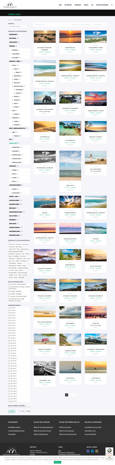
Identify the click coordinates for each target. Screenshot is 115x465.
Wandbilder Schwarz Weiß (93, 427)
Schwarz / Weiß (13, 196)
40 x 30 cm (13, 315)
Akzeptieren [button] (57, 462)
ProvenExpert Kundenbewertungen (69, 454)
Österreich (16, 83)
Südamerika (15, 118)
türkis (19, 275)
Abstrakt (14, 189)
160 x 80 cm (13, 368)
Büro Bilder (12, 208)
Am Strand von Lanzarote (70, 108)
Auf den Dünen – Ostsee (96, 47)
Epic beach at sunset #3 (96, 296)
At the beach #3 (70, 140)
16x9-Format (19, 246)
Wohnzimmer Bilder (14, 235)
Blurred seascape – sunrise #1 (70, 75)
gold (10, 261)
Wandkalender (13, 34)
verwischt (24, 275)
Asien (13, 110)
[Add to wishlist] (47, 54)
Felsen (24, 258)
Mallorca (16, 96)
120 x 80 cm (13, 353)
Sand (16, 270)
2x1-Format (18, 244)
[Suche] (111, 5)
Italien (15, 69)
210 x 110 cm (13, 388)
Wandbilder (78, 5)
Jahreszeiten (12, 166)
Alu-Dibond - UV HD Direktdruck (18, 284)
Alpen (13, 132)
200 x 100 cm (13, 386)
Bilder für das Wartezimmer (68, 434)
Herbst (14, 174)
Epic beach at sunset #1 (45, 296)
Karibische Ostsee (70, 350)
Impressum (61, 452)
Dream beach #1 (70, 264)
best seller (18, 254)
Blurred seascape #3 (70, 238)
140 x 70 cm (13, 360)
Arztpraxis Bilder (14, 200)
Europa (14, 65)
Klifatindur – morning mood (95, 349)
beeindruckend (24, 249)
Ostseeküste (15, 151)
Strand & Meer (13, 143)
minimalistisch (12, 263)
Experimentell (15, 193)
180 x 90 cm (13, 376)
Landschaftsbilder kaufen (16, 431)
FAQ (92, 5)
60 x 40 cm (13, 323)
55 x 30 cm (13, 320)
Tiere (16, 275)
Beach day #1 (70, 185)
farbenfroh (19, 258)
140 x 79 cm (13, 363)
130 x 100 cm (13, 358)
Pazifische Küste (16, 159)
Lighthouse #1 (70, 378)
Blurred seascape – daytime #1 (96, 212)
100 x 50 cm (13, 343)
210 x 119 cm (13, 391)
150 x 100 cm (13, 366)
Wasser (15, 277)
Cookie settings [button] (105, 459)
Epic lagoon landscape (45, 322)
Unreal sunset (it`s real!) (95, 110)
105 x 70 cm (13, 345)
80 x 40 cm (13, 333)
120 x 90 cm (13, 348)
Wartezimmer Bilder (14, 231)
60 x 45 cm (13, 328)
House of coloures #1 (44, 349)
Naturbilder (12, 220)
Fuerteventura (19, 90)
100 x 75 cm (13, 340)
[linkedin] (92, 451)
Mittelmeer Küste (16, 162)
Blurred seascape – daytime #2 (45, 81)
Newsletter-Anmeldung (102, 5)
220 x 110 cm (13, 396)
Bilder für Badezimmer (41, 434)
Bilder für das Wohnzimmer (42, 431)
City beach (96, 238)
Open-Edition (12, 38)
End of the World (95, 266)
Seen (10, 139)
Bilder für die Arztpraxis (66, 431)
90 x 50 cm (13, 335)
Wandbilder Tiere (90, 431)
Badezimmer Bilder (14, 204)
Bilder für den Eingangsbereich (43, 427)
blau (23, 254)
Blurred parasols (70, 212)
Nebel (19, 265)
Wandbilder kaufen (14, 427)
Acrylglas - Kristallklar (15, 291)
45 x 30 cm (13, 318)
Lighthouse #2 (96, 378)
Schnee (20, 270)
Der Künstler (68, 5)
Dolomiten (16, 136)
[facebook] (88, 451)
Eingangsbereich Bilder (15, 212)
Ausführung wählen (43, 54)
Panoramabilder (13, 268)
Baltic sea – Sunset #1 (95, 136)
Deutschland (17, 76)
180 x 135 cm (13, 378)
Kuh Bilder (15, 50)
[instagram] (96, 451)
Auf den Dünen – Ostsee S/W (44, 167)
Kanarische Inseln (18, 86)
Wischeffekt (21, 277)
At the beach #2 (44, 136)
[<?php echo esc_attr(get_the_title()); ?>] (45, 54)
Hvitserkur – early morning (44, 109)
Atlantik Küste (15, 147)
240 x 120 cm (13, 398)
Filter (12, 411)
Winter (14, 181)
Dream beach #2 (70, 47)
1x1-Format (11, 244)
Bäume (10, 256)
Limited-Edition (13, 42)
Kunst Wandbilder (90, 434)
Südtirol (18, 72)
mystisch (19, 263)
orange (24, 265)
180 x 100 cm (13, 381)
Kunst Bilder (12, 223)
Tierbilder (12, 46)
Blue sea (44, 212)
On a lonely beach (95, 169)
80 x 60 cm (13, 330)
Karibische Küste (16, 155)
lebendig (23, 261)
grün (13, 261)
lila (27, 261)
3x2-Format (25, 244)
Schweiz (16, 79)
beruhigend (11, 254)
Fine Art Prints (13, 216)
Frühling (14, 170)
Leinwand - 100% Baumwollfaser (18, 296)
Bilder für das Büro (65, 427)
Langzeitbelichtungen (15, 185)
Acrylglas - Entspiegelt (15, 294)
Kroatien (16, 107)
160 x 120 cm (13, 371)
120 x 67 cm (13, 350)
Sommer (14, 178)
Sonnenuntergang (22, 272)
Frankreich (16, 100)
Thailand (16, 114)
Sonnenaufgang (13, 272)
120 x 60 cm (13, 355)
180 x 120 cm (13, 383)
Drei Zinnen (23, 256)
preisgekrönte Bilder (23, 268)
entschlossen (12, 258)
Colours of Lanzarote (45, 268)
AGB (59, 451)
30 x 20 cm (13, 307)
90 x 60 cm (13, 338)
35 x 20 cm (13, 310)
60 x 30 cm (13, 325)
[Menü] (112, 448)
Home (60, 5)
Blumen (27, 254)
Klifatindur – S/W (44, 380)
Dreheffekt (16, 256)
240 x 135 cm (13, 401)
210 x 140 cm (13, 393)
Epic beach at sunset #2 (70, 296)
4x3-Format (11, 246)
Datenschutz (70, 452)
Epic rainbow (70, 323)
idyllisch (18, 261)
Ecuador (16, 121)
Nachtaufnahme (13, 265)
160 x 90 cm (13, 373)
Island (15, 103)
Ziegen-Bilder (15, 54)
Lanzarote (18, 93)
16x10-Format (12, 249)
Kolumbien (16, 125)
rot (9, 270)
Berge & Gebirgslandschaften (17, 128)
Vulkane (11, 277)
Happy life (96, 323)
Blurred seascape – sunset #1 (45, 237)
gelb (29, 258)
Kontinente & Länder (14, 61)
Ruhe (12, 270)
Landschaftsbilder (14, 227)
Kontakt (86, 5)
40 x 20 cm (13, 313)
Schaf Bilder (15, 58)
